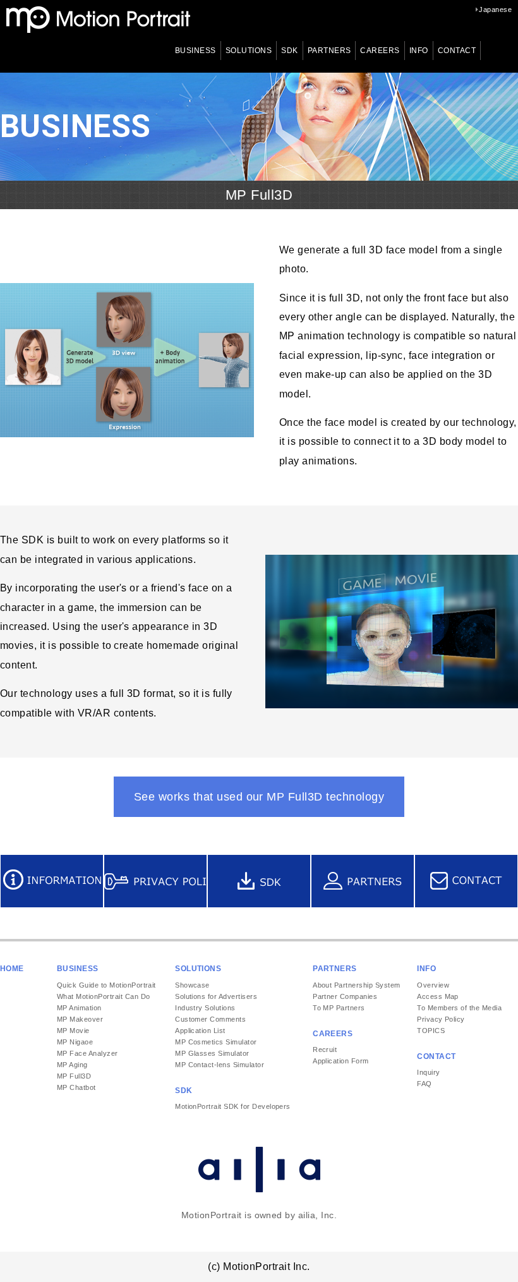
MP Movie (73, 1030)
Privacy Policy (441, 1019)
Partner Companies (345, 996)
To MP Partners (339, 1008)
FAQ (424, 1083)
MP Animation (79, 1008)
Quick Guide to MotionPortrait (106, 985)
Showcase (192, 985)
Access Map (438, 996)
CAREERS (379, 50)
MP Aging (72, 1064)
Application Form (341, 1061)
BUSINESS (195, 50)
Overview (433, 985)
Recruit (325, 1049)
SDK (289, 50)
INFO (418, 50)
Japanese (495, 9)
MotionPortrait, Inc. (98, 19)
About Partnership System (357, 985)
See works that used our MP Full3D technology (259, 796)
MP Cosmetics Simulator (216, 1042)
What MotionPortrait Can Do (103, 996)
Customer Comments (210, 1019)
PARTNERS (329, 50)
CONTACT (457, 50)
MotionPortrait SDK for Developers (233, 1106)
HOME (12, 968)
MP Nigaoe (75, 1042)
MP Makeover (80, 1019)
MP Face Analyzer (87, 1053)
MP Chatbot (76, 1087)
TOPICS (431, 1030)
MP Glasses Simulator (212, 1053)
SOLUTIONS (249, 50)
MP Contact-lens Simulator (219, 1064)
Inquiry (428, 1072)
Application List (200, 1030)
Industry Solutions (205, 1008)
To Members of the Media (459, 1008)
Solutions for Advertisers (216, 996)
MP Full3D (74, 1076)
